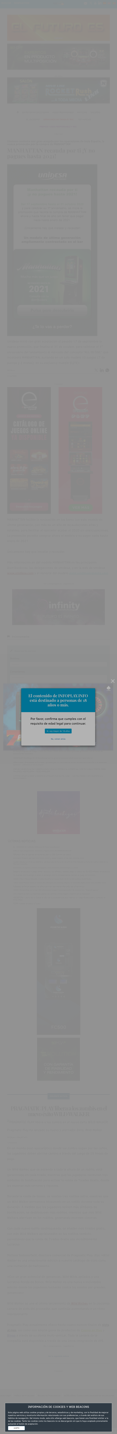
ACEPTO (16, 1428)
